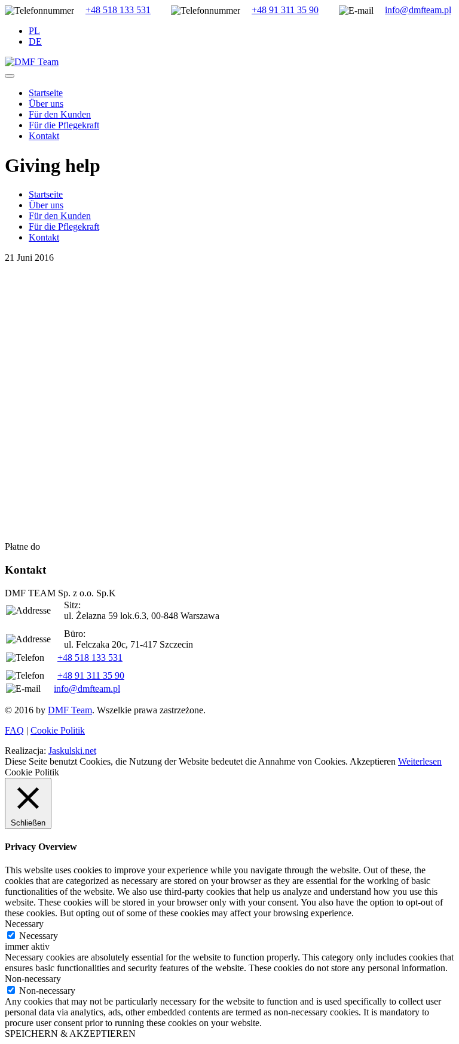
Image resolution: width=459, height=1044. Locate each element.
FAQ (14, 730)
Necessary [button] (24, 924)
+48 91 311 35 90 (285, 10)
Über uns (46, 103)
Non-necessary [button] (33, 979)
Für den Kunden (60, 114)
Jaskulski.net (72, 751)
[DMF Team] (32, 62)
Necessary (38, 936)
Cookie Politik (57, 730)
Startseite (46, 93)
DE (35, 41)
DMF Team (70, 710)
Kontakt (44, 136)
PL (34, 31)
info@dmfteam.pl (418, 10)
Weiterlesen (420, 761)
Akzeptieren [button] (373, 761)
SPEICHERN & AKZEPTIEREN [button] (70, 1033)
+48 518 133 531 (118, 10)
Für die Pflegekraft (64, 125)
